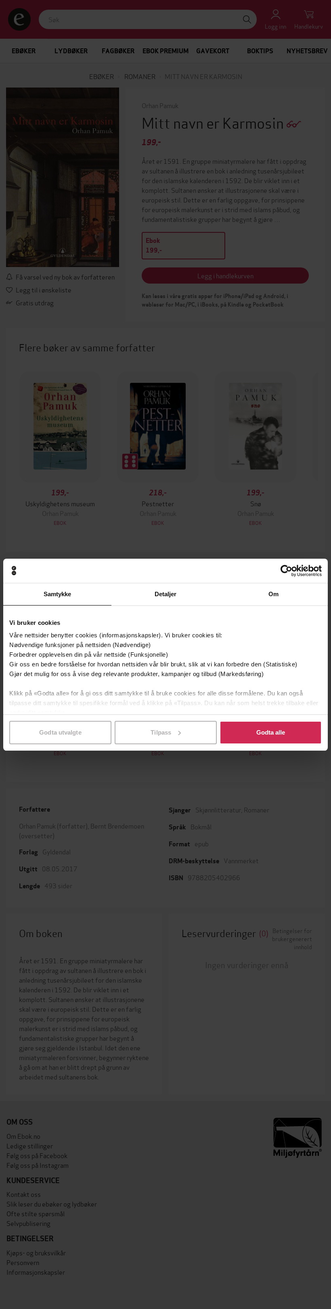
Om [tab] (273, 594)
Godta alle (270, 732)
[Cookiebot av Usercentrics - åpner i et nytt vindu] (286, 571)
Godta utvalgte (60, 732)
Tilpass (161, 732)
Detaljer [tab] (166, 594)
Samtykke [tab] (57, 594)
